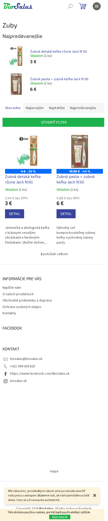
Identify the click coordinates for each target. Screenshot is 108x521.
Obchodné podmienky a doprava (27, 300)
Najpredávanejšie (83, 108)
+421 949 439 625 (22, 366)
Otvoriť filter (54, 122)
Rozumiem (60, 517)
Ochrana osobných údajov (22, 306)
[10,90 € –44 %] (80, 151)
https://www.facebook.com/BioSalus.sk (40, 373)
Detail (14, 214)
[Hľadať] (70, 6)
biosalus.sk (18, 380)
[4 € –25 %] (28, 151)
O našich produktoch (18, 294)
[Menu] (97, 6)
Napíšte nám (12, 287)
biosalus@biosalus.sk (26, 358)
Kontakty (9, 313)
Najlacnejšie (35, 108)
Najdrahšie (57, 108)
